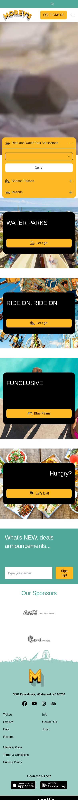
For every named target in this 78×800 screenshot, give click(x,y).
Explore (9, 717)
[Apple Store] (23, 780)
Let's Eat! (39, 488)
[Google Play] (53, 780)
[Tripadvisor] (53, 698)
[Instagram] (43, 698)
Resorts (8, 731)
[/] (17, 15)
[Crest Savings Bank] (39, 634)
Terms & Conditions (17, 749)
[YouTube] (34, 698)
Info (45, 709)
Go (36, 168)
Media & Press (13, 742)
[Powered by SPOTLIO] (38, 795)
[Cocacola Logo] (39, 608)
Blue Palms (39, 408)
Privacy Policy (13, 757)
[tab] (39, 143)
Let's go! (42, 243)
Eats (6, 724)
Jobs (45, 724)
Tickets (8, 709)
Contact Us (50, 717)
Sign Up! (64, 568)
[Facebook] (24, 698)
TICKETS (57, 15)
